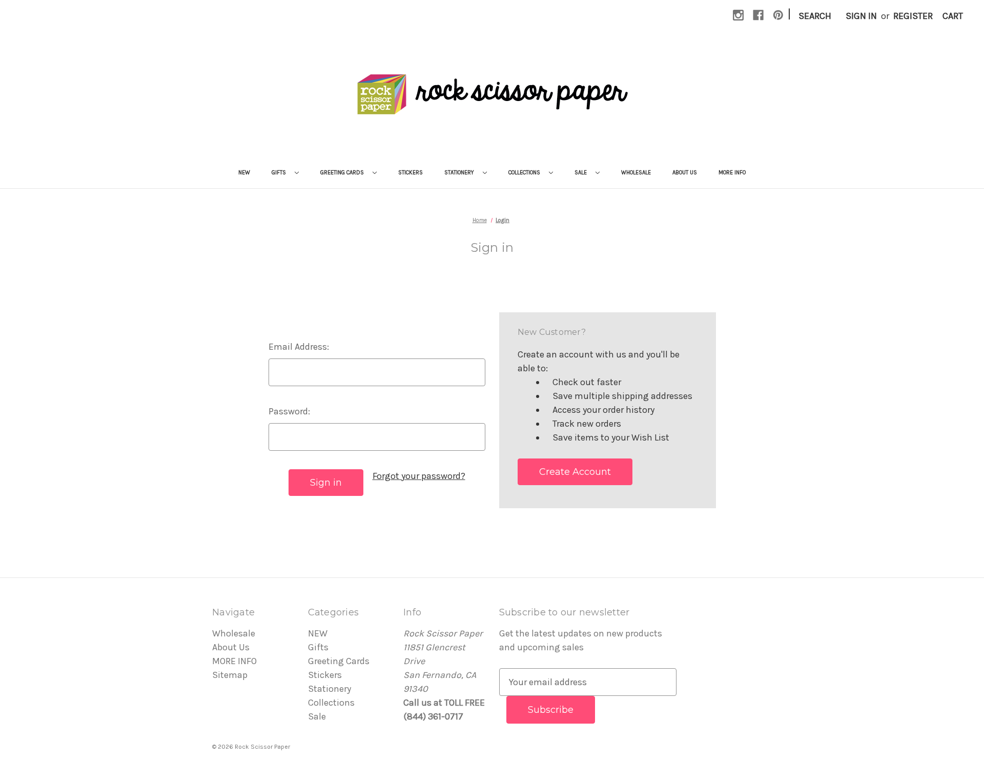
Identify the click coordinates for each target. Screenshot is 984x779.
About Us (684, 172)
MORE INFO (732, 172)
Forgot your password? (419, 476)
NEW (244, 172)
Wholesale (636, 172)
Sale (581, 172)
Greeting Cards (342, 172)
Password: (289, 411)
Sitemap (230, 675)
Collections (525, 172)
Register (913, 16)
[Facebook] (758, 15)
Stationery (460, 172)
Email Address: (299, 346)
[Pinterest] (778, 15)
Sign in (861, 16)
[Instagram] (738, 15)
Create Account (575, 471)
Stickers (410, 172)
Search (814, 16)
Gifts (280, 172)
